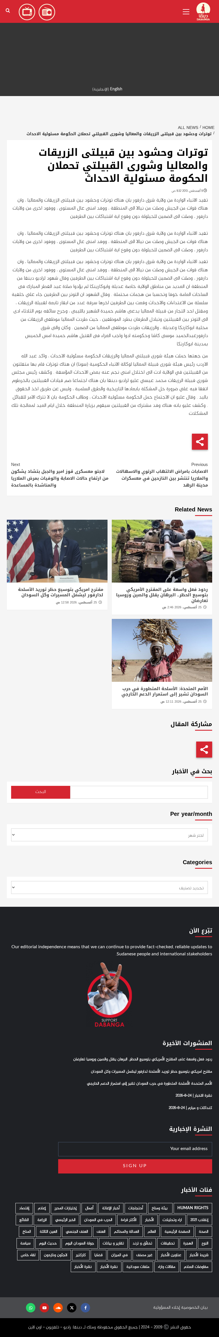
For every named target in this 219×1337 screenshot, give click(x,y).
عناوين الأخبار (171, 1255)
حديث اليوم (48, 1243)
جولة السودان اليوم (79, 1243)
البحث (40, 792)
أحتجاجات (135, 1208)
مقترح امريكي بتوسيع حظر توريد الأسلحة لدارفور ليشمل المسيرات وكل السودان (60, 592)
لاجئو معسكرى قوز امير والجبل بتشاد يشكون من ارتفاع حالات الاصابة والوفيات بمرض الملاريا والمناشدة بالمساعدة (59, 475)
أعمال (89, 1208)
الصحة (203, 1231)
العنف (101, 1231)
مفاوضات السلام (196, 1267)
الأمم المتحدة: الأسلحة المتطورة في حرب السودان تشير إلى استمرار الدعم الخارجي (164, 691)
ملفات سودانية (137, 1267)
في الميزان (119, 1255)
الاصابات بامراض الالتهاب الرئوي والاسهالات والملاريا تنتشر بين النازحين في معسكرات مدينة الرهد (162, 475)
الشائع (24, 1220)
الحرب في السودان (98, 1220)
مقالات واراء (166, 1267)
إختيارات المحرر (65, 1208)
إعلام (42, 1208)
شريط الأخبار (199, 1255)
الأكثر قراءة (129, 1220)
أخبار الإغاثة (111, 1208)
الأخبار (149, 1220)
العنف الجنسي (77, 1231)
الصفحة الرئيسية (177, 1231)
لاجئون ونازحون (55, 1255)
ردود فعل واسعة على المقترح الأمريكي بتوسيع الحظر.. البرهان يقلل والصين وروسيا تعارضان (162, 595)
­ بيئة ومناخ (160, 1208)
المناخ (27, 1231)
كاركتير (81, 1255)
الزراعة (42, 1220)
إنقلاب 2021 (199, 1220)
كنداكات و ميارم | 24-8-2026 (190, 1108)
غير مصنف (144, 1255)
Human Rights (192, 1208)
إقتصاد (24, 1208)
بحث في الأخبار (192, 771)
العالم (152, 1231)
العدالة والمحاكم (126, 1231)
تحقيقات (168, 1243)
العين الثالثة (48, 1231)
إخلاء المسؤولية (166, 1308)
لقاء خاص (28, 1255)
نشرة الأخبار (109, 1267)
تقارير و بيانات (113, 1243)
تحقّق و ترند (142, 1243)
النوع (205, 1243)
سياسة (25, 1243)
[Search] (7, 11)
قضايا (98, 1255)
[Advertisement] (109, 40)
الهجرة (188, 1243)
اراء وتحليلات (172, 1220)
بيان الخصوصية (194, 1308)
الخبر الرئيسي (65, 1220)
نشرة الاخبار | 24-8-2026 (194, 1096)
